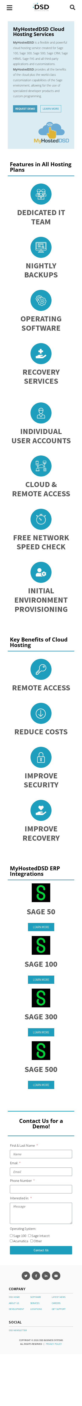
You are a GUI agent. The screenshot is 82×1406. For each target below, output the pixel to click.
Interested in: (19, 1198)
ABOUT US (14, 1303)
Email (14, 1163)
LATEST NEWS (58, 1296)
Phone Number (21, 1180)
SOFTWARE (35, 1296)
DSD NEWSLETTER (18, 1330)
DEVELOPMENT (16, 1308)
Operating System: (23, 1228)
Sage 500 (41, 1069)
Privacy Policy (54, 1343)
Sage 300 (41, 1016)
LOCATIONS (36, 1308)
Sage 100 (19, 1235)
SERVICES (34, 1303)
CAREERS (56, 1303)
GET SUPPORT (59, 1308)
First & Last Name (23, 1145)
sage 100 (41, 964)
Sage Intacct (41, 1235)
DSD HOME (14, 1296)
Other (38, 1241)
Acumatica (20, 1241)
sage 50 (41, 911)
